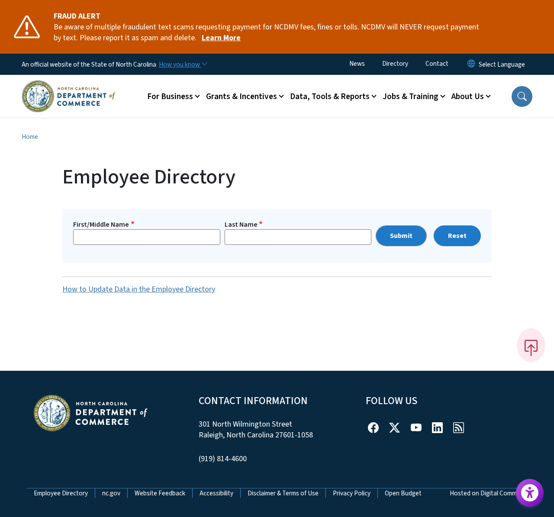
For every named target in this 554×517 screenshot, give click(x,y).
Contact (436, 63)
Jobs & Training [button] (410, 96)
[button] (522, 96)
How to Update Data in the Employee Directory (138, 289)
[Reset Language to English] (471, 64)
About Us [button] (467, 96)
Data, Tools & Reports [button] (330, 96)
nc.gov (111, 493)
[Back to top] (531, 345)
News (357, 63)
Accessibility (216, 493)
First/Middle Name (101, 224)
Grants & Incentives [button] (241, 96)
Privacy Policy (351, 493)
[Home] (69, 86)
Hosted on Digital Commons (488, 493)
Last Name (241, 224)
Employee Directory (61, 493)
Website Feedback (160, 493)
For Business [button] (170, 96)
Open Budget (403, 493)
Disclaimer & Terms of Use (283, 493)
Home (30, 136)
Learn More (221, 37)
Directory (395, 63)
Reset (457, 236)
